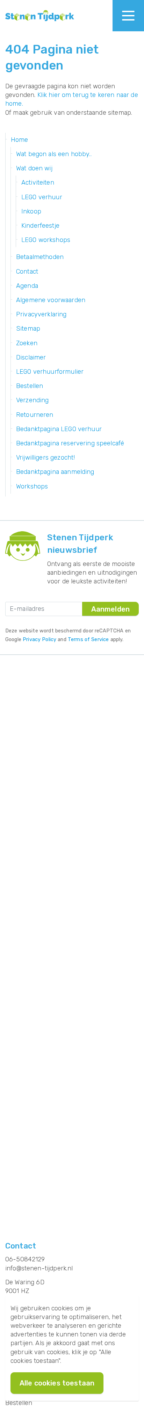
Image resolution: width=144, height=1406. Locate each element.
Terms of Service (88, 640)
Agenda (27, 286)
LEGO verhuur (41, 197)
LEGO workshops (45, 240)
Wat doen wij (34, 168)
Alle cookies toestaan (57, 1383)
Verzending (32, 400)
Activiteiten (37, 182)
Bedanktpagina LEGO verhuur (59, 429)
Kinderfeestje (40, 225)
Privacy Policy (39, 640)
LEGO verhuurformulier (50, 371)
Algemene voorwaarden (50, 300)
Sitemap (28, 328)
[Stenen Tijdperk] (39, 15)
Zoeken (26, 343)
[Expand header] (128, 15)
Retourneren (34, 415)
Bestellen (29, 386)
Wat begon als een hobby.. (54, 154)
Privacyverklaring (41, 314)
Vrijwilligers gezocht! (45, 457)
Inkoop (31, 211)
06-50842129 (25, 1259)
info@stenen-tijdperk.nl (39, 1268)
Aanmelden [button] (110, 609)
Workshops (32, 486)
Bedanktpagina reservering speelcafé (70, 443)
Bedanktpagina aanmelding (55, 472)
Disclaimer (31, 357)
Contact (27, 271)
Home (19, 140)
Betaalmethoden (40, 257)
